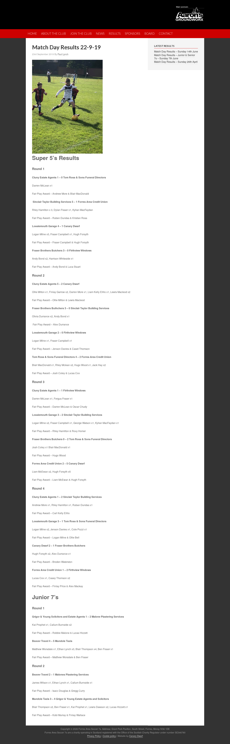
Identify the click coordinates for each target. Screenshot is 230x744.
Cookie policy (109, 735)
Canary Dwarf (136, 735)
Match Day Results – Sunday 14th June (176, 51)
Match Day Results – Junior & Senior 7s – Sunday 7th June (174, 56)
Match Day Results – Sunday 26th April (176, 62)
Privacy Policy (94, 735)
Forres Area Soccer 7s (53, 13)
